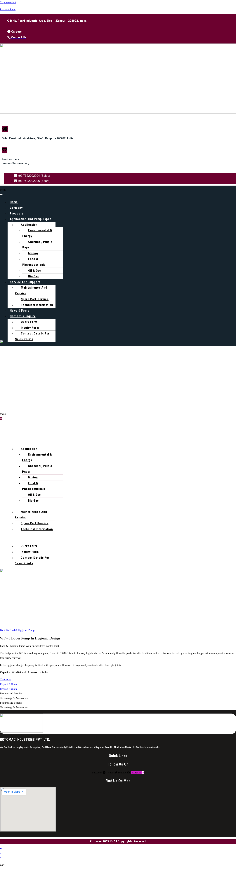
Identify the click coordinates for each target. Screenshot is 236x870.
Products (16, 213)
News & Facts (19, 310)
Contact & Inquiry (23, 316)
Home (14, 202)
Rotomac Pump (8, 9)
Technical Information (37, 305)
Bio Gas (33, 276)
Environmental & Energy (37, 233)
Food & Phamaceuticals (33, 261)
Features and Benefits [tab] (11, 693)
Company (16, 208)
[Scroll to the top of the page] (1, 848)
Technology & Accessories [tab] (13, 698)
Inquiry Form (30, 327)
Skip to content (8, 2)
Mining (33, 253)
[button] (118, 192)
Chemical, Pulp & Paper (37, 244)
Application (29, 224)
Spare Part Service (34, 299)
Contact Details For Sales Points (32, 336)
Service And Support (25, 282)
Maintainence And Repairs (31, 290)
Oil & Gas (34, 270)
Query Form (29, 322)
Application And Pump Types (30, 219)
